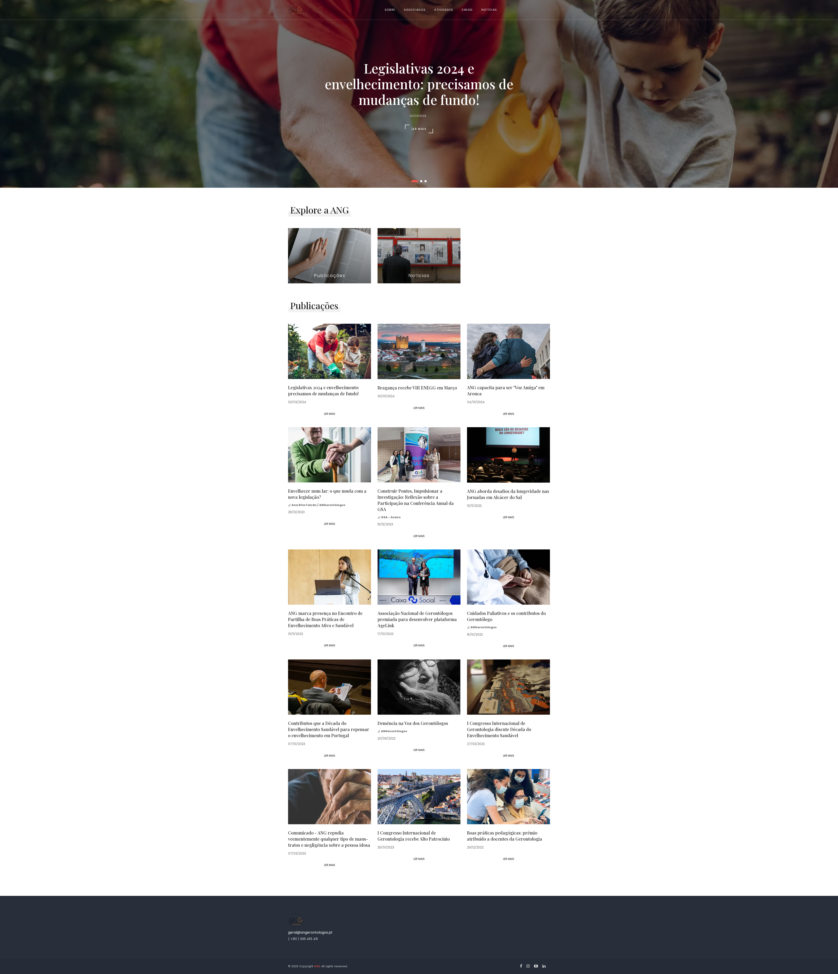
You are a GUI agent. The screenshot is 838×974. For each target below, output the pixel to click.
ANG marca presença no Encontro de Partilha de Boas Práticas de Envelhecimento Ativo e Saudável (325, 619)
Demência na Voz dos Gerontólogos (413, 723)
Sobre (390, 10)
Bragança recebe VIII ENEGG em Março (417, 388)
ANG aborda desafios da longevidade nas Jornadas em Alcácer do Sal (508, 494)
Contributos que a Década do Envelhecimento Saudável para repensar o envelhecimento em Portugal (328, 729)
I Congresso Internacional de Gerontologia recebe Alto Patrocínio (414, 836)
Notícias (489, 10)
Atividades (443, 10)
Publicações (329, 275)
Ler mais (329, 414)
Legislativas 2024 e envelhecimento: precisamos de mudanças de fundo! (323, 390)
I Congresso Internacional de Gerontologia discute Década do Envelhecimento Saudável (499, 729)
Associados (415, 10)
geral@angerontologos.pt (310, 932)
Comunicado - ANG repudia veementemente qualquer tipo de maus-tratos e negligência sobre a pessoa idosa (329, 839)
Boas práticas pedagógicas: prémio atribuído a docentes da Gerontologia (504, 836)
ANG (317, 966)
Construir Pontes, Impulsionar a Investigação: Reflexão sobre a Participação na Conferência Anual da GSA (416, 500)
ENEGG (467, 10)
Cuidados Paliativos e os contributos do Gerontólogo (506, 616)
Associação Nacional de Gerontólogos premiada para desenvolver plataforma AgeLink (417, 619)
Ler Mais (419, 129)
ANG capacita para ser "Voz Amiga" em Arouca (505, 390)
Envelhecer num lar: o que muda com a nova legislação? (327, 494)
